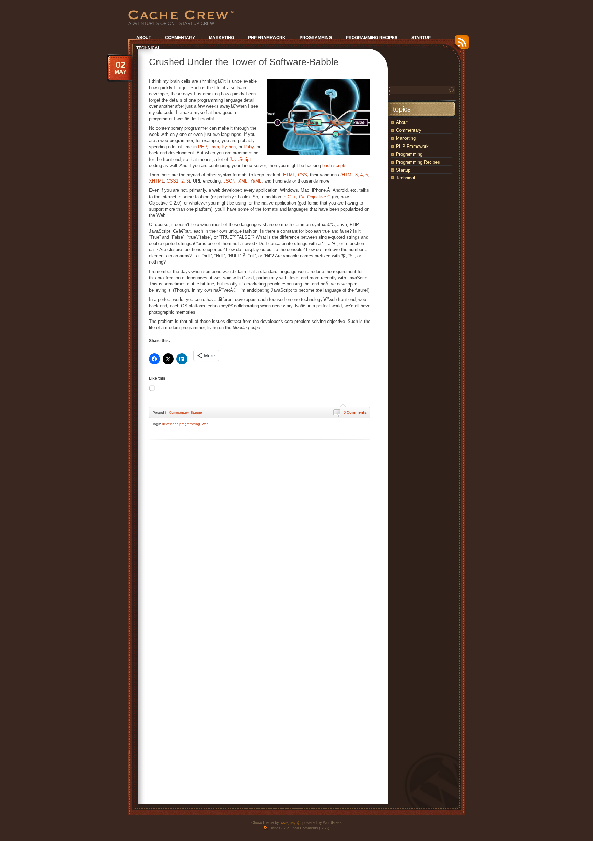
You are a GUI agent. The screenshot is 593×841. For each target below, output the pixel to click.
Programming (409, 154)
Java (214, 146)
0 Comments (355, 412)
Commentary (178, 412)
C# (301, 196)
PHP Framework (412, 146)
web (205, 424)
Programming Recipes (418, 162)
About (402, 122)
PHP (202, 146)
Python (229, 146)
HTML (289, 174)
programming (189, 424)
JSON (229, 181)
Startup (196, 412)
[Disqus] (259, 529)
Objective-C (318, 196)
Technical (405, 177)
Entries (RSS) (280, 828)
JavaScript (240, 159)
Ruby (249, 146)
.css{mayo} (289, 822)
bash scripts (334, 165)
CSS (302, 174)
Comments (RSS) (314, 828)
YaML (255, 181)
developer (169, 424)
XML (242, 181)
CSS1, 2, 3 (178, 181)
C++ (292, 196)
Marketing (406, 138)
